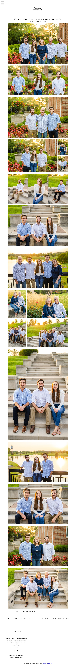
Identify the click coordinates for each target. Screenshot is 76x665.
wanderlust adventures (30, 2)
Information (57, 2)
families (16, 612)
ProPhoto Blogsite (47, 663)
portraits (32, 612)
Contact (68, 2)
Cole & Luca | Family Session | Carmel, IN (21, 619)
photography (24, 612)
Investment (46, 2)
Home (6, 2)
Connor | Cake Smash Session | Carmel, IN (55, 619)
